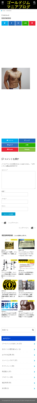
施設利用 (6, 382)
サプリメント (8, 366)
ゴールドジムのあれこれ (12, 343)
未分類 (5, 388)
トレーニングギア (9, 360)
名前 (3, 191)
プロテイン (7, 377)
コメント (5, 170)
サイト (4, 206)
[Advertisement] (18, 46)
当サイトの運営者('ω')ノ (11, 349)
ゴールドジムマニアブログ (18, 4)
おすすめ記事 (8, 355)
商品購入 (6, 371)
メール (4, 198)
